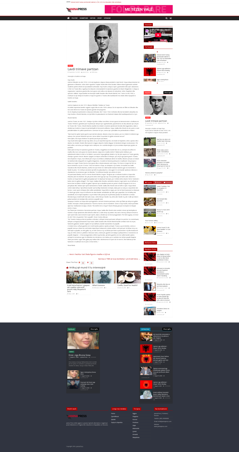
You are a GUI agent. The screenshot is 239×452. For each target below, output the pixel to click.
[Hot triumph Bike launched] (150, 197)
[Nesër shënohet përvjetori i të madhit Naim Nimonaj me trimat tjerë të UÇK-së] (150, 160)
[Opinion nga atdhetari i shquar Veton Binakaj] (150, 55)
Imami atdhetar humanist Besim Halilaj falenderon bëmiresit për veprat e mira (161, 394)
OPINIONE (107, 18)
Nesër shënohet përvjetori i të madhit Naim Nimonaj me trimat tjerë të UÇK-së (163, 163)
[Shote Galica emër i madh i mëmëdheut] (150, 149)
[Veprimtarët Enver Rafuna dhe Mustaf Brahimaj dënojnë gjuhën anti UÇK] (146, 355)
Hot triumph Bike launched (162, 200)
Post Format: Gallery (151, 220)
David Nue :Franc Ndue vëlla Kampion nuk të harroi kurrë (164, 78)
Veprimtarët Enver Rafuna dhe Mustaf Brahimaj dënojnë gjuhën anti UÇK (161, 358)
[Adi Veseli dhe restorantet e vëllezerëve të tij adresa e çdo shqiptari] (146, 333)
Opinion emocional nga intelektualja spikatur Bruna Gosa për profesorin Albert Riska (161, 371)
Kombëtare (84, 18)
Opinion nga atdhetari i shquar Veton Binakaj (164, 56)
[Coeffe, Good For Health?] (129, 272)
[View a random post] (171, 18)
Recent (159, 182)
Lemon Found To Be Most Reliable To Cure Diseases (163, 229)
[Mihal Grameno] (103, 272)
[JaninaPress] (68, 18)
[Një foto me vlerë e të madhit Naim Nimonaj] (150, 138)
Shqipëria (135, 416)
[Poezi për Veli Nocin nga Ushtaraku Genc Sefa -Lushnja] (73, 381)
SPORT (99, 18)
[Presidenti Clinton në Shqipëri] (150, 308)
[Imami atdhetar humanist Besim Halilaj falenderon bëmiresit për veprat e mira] (146, 391)
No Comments (159, 222)
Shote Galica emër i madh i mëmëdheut (163, 151)
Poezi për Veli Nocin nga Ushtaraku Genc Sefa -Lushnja (87, 384)
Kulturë (71, 351)
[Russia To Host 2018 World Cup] (150, 208)
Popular (149, 182)
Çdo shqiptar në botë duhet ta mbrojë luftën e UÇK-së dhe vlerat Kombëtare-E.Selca (163, 257)
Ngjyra (135, 413)
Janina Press (85, 72)
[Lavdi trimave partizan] (158, 97)
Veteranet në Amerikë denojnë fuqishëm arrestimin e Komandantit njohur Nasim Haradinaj (163, 272)
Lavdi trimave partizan (156, 120)
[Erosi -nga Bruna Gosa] (83, 333)
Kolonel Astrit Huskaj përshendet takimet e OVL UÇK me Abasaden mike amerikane (96, 2)
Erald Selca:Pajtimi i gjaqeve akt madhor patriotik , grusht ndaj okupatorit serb (78, 288)
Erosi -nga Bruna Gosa (79, 355)
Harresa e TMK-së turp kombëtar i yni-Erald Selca (119, 259)
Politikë (74, 18)
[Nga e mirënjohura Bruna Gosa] (150, 66)
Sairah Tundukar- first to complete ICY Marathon (163, 188)
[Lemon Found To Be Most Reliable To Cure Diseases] (150, 226)
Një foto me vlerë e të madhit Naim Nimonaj (163, 140)
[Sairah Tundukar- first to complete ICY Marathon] (150, 185)
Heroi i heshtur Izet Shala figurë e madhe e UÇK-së (88, 254)
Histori (92, 18)
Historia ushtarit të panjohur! (153, 173)
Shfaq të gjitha (168, 92)
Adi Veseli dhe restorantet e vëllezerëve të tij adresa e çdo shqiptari (161, 336)
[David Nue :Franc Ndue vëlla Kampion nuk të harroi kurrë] (150, 77)
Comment (169, 182)
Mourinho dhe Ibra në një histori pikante (163, 285)
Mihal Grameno (98, 285)
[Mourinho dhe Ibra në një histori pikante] (150, 283)
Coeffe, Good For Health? (128, 285)
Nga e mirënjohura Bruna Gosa (162, 67)
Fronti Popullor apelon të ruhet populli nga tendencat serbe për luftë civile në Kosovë (163, 297)
